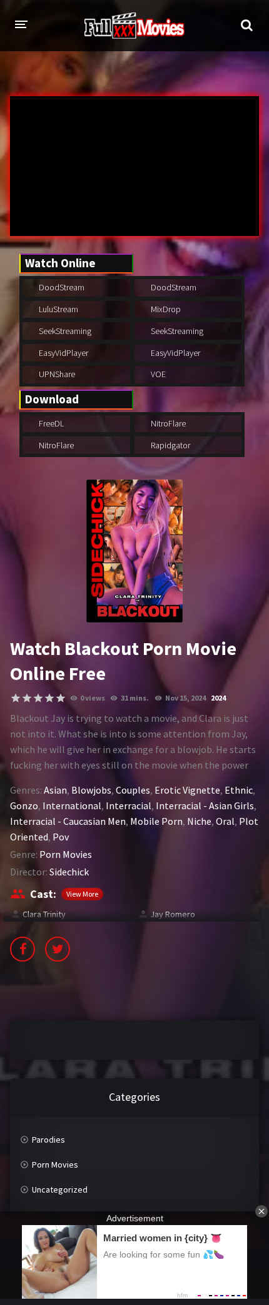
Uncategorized (60, 1189)
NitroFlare (167, 423)
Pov (61, 836)
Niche (199, 821)
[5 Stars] (60, 698)
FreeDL (50, 423)
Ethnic (239, 790)
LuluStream (57, 309)
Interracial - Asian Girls (205, 805)
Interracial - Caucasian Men (68, 821)
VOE (157, 374)
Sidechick (69, 871)
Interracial (128, 805)
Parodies (48, 1139)
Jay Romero (172, 914)
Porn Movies (65, 854)
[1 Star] (15, 698)
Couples (133, 790)
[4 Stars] (49, 698)
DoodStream (60, 287)
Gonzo (24, 805)
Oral (225, 821)
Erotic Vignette (187, 790)
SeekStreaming (64, 331)
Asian (55, 790)
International (72, 805)
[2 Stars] (27, 698)
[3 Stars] (38, 698)
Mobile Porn (156, 821)
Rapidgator (169, 445)
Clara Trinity (44, 914)
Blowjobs (91, 790)
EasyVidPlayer (62, 352)
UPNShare (56, 374)
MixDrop (165, 309)
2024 (218, 697)
